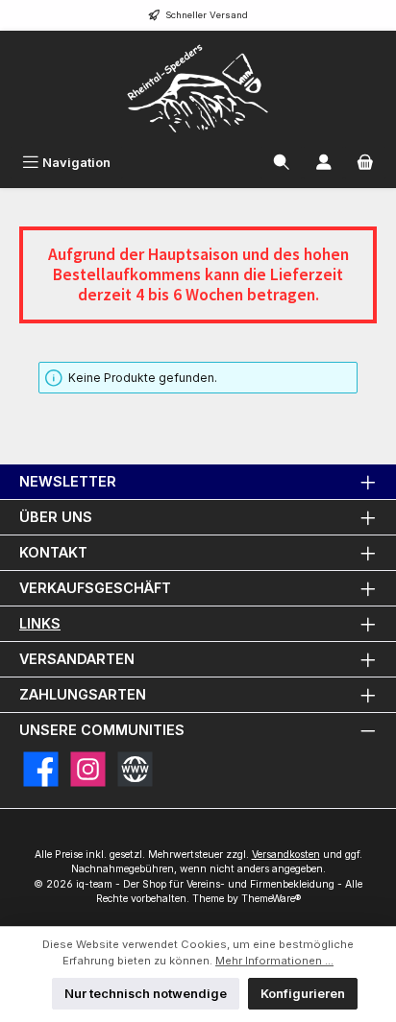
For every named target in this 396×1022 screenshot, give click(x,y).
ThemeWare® (271, 898)
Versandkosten (286, 854)
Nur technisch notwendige (145, 993)
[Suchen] (281, 162)
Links (40, 623)
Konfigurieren (302, 993)
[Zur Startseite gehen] (198, 88)
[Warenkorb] (365, 162)
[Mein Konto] (324, 162)
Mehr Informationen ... (274, 960)
